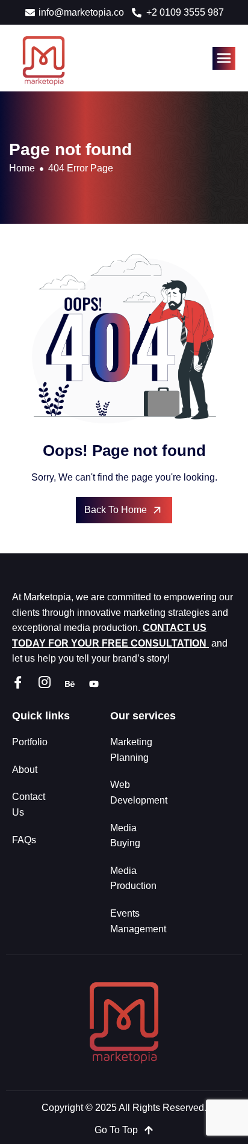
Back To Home (115, 510)
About (24, 769)
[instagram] (45, 683)
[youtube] (94, 683)
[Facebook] (18, 683)
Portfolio (30, 742)
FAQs (24, 840)
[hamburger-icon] (223, 58)
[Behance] (70, 683)
